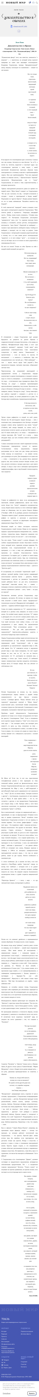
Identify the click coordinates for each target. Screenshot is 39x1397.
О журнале (24, 1362)
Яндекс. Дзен (8, 1367)
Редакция (4, 1334)
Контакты (24, 1367)
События (4, 1339)
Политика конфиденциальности (7, 1347)
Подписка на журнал (27, 1331)
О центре (23, 1364)
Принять (32, 1393)
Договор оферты (26, 1334)
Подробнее (6, 1393)
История (3, 1331)
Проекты (4, 1336)
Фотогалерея (5, 1341)
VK (4, 1362)
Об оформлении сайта (8, 1344)
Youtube (6, 1365)
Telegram (6, 1360)
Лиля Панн (19, 42)
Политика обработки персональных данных (8, 1351)
